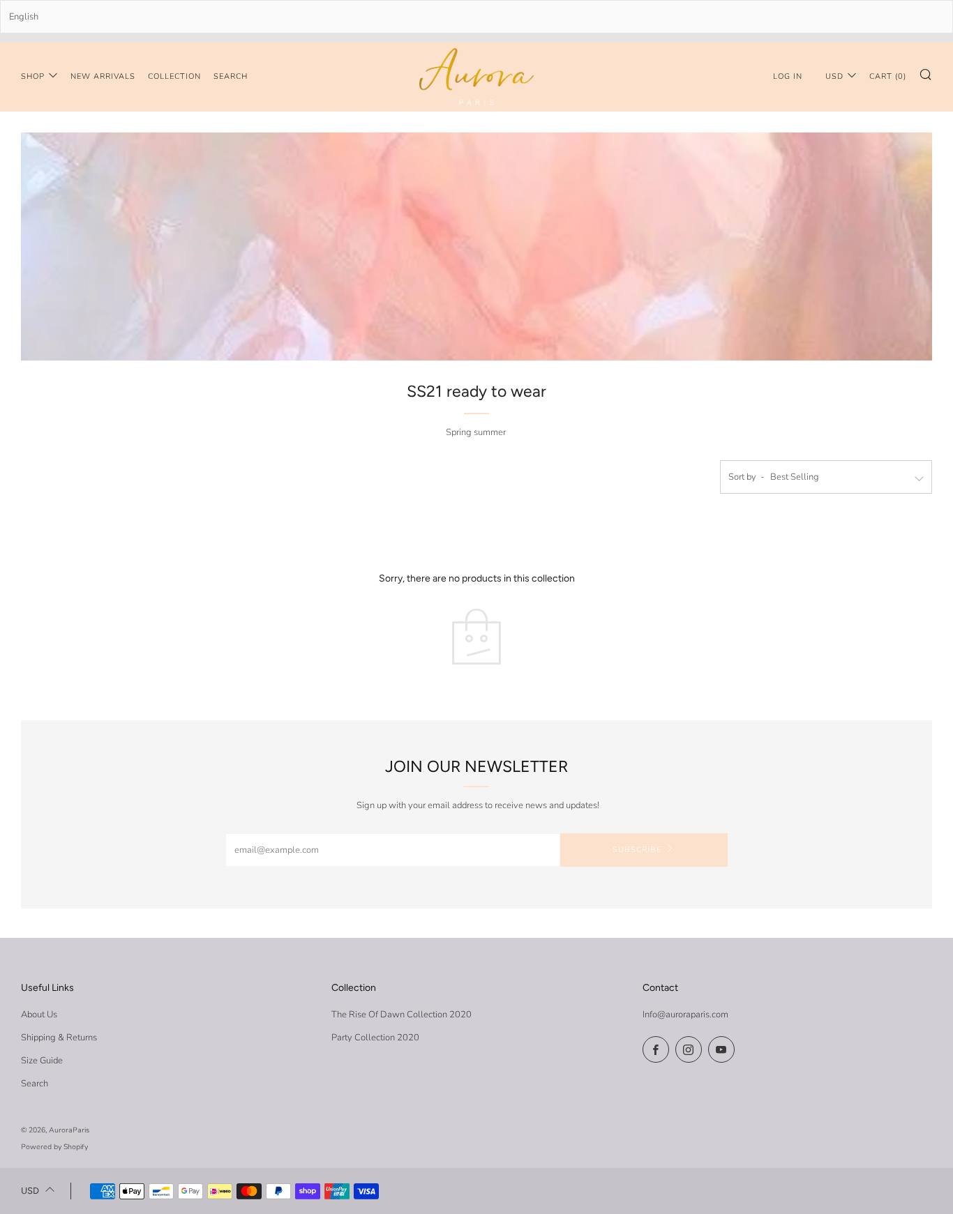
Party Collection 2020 (375, 1037)
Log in (787, 76)
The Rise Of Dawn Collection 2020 (401, 1014)
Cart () (887, 76)
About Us (39, 1014)
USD (834, 76)
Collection (174, 76)
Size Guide (42, 1060)
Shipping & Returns (59, 1037)
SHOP (33, 76)
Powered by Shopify (54, 1146)
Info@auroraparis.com (685, 1014)
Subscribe (637, 849)
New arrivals (102, 76)
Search (230, 76)
